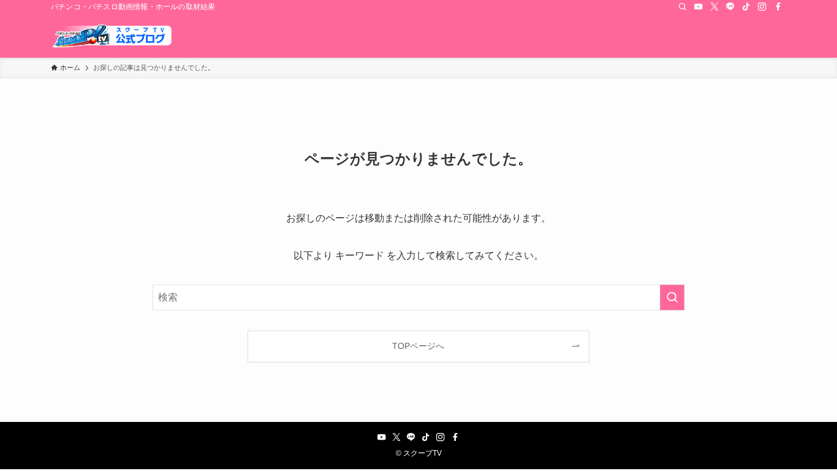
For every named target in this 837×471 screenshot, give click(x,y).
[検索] (683, 6)
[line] (730, 6)
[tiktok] (746, 6)
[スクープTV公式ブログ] (112, 35)
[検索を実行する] (672, 297)
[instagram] (762, 6)
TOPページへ (418, 346)
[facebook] (778, 6)
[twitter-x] (714, 6)
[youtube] (698, 6)
